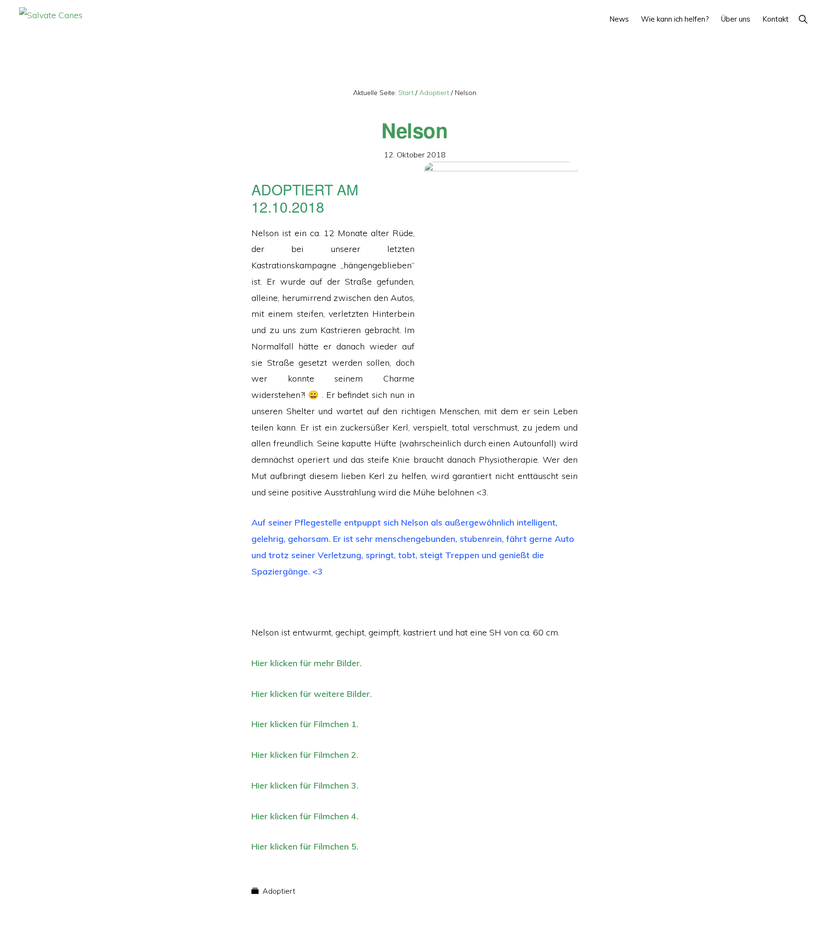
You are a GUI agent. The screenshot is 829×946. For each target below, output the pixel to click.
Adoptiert (279, 891)
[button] (803, 19)
